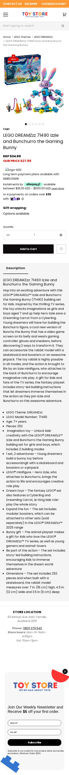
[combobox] (30, 26)
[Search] (63, 26)
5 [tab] (40, 124)
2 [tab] (29, 124)
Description (15, 268)
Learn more (11, 178)
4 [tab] (36, 124)
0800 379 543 (32, 628)
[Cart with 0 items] (64, 15)
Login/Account (54, 4)
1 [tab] (26, 124)
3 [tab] (33, 124)
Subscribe (34, 742)
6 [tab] (43, 124)
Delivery (31, 4)
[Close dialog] (65, 671)
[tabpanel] (34, 84)
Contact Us (12, 4)
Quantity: (8, 226)
